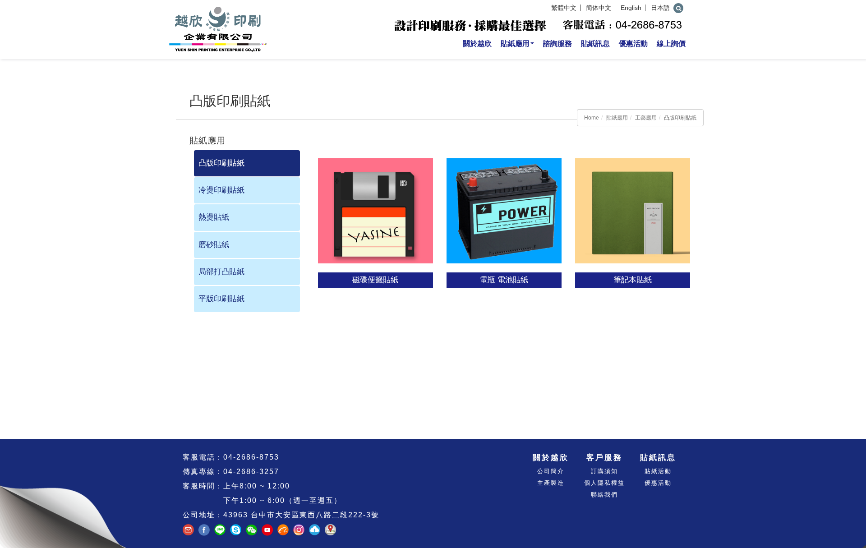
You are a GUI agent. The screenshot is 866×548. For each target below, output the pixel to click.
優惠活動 (633, 43)
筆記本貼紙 (632, 280)
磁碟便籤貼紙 (375, 280)
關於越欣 (477, 43)
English (631, 8)
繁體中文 (563, 8)
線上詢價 (671, 43)
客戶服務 (604, 457)
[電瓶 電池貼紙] (505, 205)
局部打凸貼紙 (221, 271)
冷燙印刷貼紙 (221, 190)
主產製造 (550, 482)
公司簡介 (550, 471)
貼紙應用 (515, 43)
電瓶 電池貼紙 (504, 280)
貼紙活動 (658, 471)
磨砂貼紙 (213, 244)
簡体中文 (598, 8)
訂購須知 (604, 471)
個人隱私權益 (604, 482)
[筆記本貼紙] (633, 205)
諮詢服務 (557, 43)
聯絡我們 (604, 494)
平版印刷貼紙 (221, 299)
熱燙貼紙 (213, 217)
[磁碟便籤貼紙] (376, 205)
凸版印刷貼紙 (680, 118)
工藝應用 (646, 118)
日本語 (660, 8)
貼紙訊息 (595, 43)
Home (591, 118)
